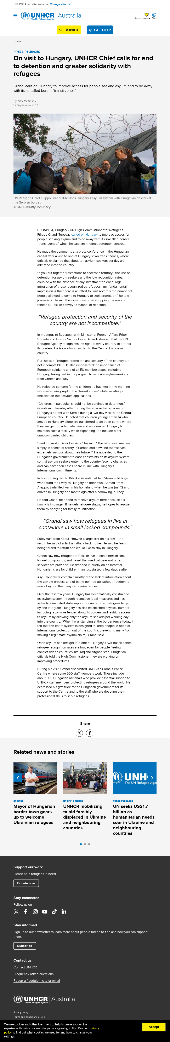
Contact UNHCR (25, 967)
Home (17, 41)
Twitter (16, 911)
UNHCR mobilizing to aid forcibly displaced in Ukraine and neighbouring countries (84, 817)
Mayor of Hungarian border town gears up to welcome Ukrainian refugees (34, 814)
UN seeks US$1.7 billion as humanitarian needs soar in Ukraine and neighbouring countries (133, 820)
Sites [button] (154, 18)
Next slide (152, 777)
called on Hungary (84, 234)
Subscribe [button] (24, 945)
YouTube (44, 911)
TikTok (54, 911)
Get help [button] (102, 30)
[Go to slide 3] (90, 845)
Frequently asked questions (33, 974)
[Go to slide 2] (86, 845)
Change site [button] (58, 4)
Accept (154, 1027)
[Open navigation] (15, 15)
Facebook (25, 911)
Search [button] (138, 18)
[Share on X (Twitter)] (79, 733)
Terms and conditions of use (29, 1017)
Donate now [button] (26, 883)
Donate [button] (146, 18)
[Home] (35, 16)
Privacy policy (21, 1012)
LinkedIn (64, 911)
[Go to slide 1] (82, 845)
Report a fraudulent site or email (36, 980)
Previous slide (17, 777)
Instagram (35, 911)
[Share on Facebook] (89, 733)
